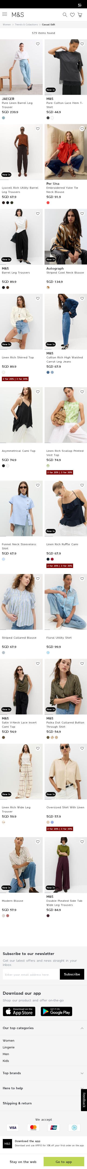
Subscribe (72, 974)
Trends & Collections (26, 24)
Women (7, 24)
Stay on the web (23, 1161)
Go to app (64, 1161)
